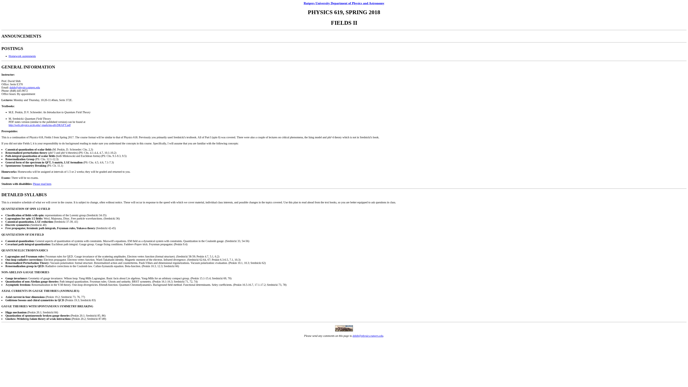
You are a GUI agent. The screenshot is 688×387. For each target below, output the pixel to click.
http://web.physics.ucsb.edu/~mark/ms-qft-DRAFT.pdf (40, 125)
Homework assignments (22, 56)
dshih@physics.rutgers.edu (24, 87)
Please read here (42, 183)
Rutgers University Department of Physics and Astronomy (344, 3)
